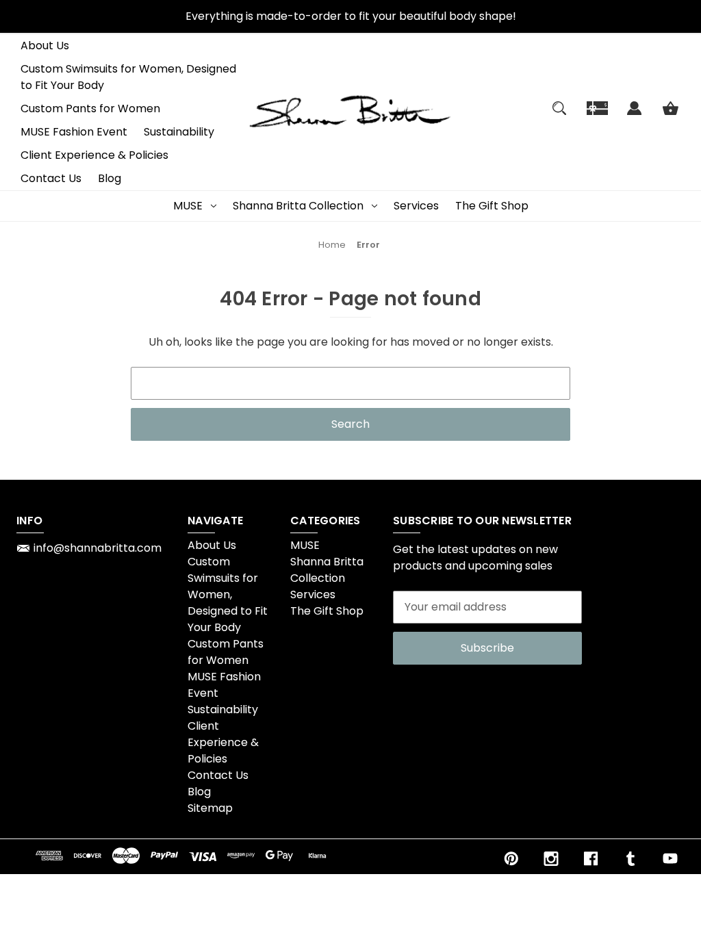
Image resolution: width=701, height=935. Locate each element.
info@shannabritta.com (98, 548)
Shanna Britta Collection (298, 206)
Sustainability (179, 132)
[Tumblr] (630, 858)
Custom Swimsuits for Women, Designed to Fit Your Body (128, 77)
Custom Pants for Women (90, 108)
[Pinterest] (511, 858)
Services (416, 206)
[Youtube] (670, 858)
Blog (109, 178)
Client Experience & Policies (94, 155)
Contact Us (51, 178)
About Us (45, 45)
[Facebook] (591, 858)
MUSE (188, 206)
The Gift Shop (491, 206)
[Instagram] (551, 858)
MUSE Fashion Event (74, 132)
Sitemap (210, 808)
